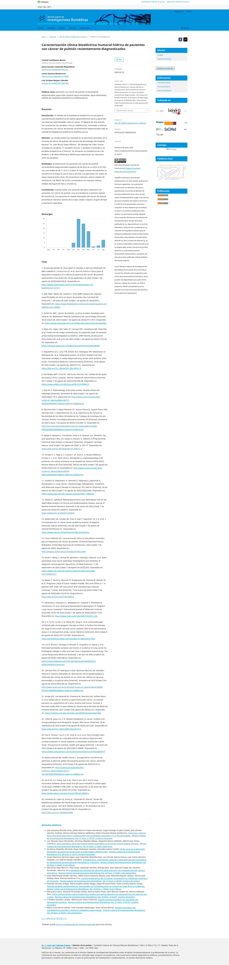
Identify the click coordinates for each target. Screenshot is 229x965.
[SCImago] (171, 149)
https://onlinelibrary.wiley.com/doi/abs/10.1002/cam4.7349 (68, 638)
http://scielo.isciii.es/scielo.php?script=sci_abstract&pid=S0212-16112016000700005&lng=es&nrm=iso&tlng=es (63, 770)
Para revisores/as (164, 90)
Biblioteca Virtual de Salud (178, 2)
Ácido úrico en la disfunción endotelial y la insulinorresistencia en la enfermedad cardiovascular (96, 850)
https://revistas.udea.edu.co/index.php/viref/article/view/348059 (71, 345)
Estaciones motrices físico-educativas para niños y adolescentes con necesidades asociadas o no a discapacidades (96, 834)
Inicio (44, 37)
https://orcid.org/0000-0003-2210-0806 (55, 76)
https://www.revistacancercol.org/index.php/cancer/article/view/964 (75, 323)
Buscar (186, 28)
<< (43, 918)
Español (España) (164, 59)
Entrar (188, 11)
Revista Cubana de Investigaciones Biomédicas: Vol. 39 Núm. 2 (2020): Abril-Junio (96, 845)
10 (61, 918)
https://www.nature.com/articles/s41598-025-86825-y (65, 793)
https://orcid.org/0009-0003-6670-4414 (55, 70)
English (160, 55)
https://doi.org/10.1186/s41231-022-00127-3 (61, 368)
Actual (40, 28)
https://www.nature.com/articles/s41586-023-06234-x (65, 532)
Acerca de (85, 28)
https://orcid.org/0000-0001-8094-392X (55, 83)
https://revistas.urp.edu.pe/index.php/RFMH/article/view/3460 (73, 713)
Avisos (62, 28)
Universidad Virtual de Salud (153, 2)
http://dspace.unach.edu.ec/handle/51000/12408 (64, 551)
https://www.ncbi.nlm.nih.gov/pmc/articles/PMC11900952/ (68, 493)
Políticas (72, 28)
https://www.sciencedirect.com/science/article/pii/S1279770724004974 (73, 751)
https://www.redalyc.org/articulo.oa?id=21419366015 (65, 384)
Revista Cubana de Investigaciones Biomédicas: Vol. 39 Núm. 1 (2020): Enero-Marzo (84, 889)
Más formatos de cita (124, 110)
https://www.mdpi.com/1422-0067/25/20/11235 (76, 616)
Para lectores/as (164, 82)
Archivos (51, 28)
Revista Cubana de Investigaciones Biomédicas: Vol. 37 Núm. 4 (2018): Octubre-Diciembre (96, 837)
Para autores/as (164, 86)
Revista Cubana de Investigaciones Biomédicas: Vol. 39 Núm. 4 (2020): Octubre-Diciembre (95, 897)
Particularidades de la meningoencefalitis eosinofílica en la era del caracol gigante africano (98, 843)
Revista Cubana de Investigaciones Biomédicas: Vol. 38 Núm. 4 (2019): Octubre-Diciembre (93, 853)
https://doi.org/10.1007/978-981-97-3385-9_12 (62, 448)
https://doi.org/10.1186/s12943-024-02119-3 (61, 729)
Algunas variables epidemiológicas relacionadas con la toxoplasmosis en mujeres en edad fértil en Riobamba (96, 886)
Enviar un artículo (165, 68)
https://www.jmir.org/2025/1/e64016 (58, 513)
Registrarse (179, 11)
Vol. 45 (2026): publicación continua (73, 37)
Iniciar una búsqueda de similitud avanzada (75, 924)
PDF (120, 59)
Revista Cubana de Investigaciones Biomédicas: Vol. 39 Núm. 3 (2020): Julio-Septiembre (97, 873)
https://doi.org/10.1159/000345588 (57, 812)
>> (65, 918)
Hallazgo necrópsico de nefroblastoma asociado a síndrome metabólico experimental (91, 908)
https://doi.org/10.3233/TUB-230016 (58, 596)
